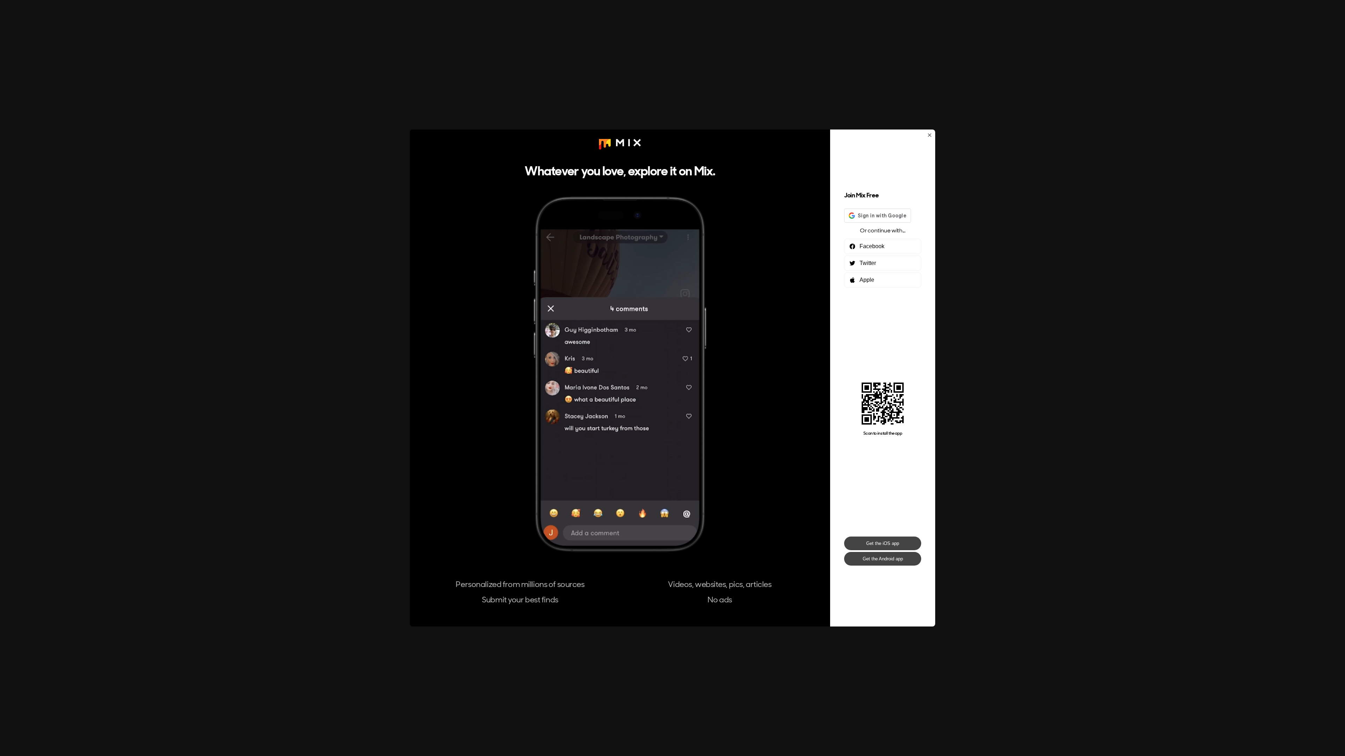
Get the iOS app (882, 543)
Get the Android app (883, 558)
